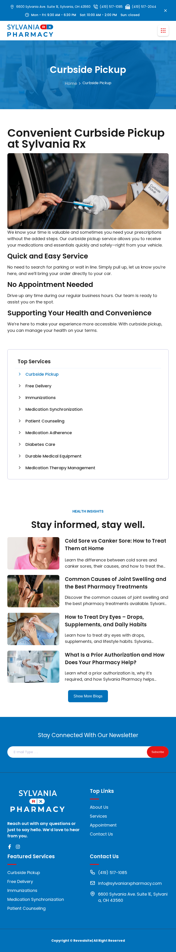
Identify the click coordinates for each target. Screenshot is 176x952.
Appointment (103, 825)
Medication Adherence (48, 433)
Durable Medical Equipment (53, 456)
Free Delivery (38, 386)
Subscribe (157, 752)
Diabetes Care (40, 444)
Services (98, 816)
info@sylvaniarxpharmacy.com (130, 883)
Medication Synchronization (53, 409)
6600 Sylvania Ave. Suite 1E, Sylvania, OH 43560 (53, 6)
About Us (99, 807)
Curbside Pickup (42, 374)
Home (71, 83)
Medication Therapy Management (60, 468)
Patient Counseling (44, 421)
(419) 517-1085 (111, 6)
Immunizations (40, 397)
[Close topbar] (165, 10)
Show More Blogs (88, 696)
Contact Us (101, 834)
